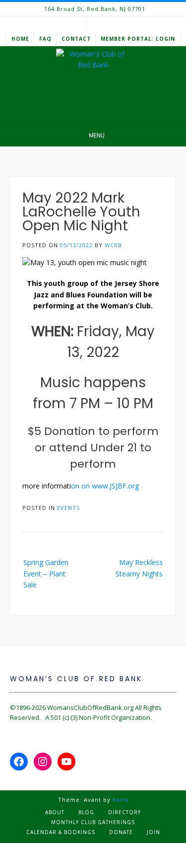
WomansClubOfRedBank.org (90, 707)
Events (68, 507)
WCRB (113, 245)
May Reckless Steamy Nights (139, 568)
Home (20, 38)
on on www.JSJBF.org (105, 486)
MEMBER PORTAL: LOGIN (138, 38)
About (54, 812)
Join (153, 832)
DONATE (121, 832)
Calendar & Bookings (60, 832)
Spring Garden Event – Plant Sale (45, 573)
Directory (124, 812)
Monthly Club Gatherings (93, 822)
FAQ (45, 38)
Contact (76, 38)
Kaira (120, 799)
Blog (86, 812)
